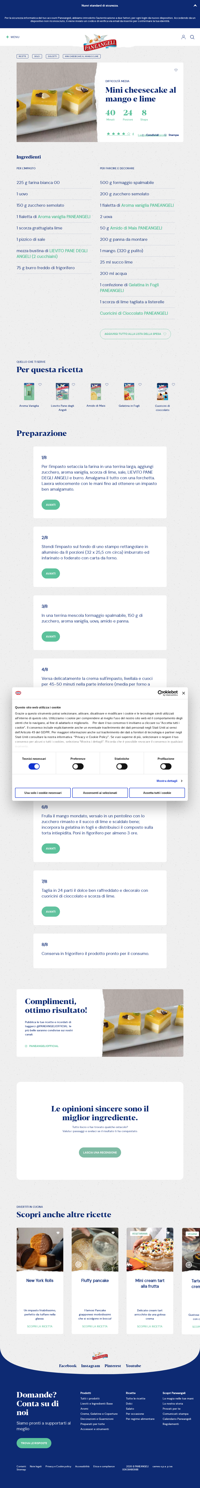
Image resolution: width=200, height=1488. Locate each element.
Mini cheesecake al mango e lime (81, 56)
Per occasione (135, 1414)
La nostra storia (173, 1403)
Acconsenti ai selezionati (100, 792)
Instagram (90, 1366)
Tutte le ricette (135, 1398)
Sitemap (21, 1469)
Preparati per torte (92, 1424)
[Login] (183, 37)
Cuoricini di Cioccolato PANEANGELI (134, 313)
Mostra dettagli (167, 780)
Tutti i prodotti (90, 1398)
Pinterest (113, 1366)
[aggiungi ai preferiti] (176, 70)
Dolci (37, 56)
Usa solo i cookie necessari (43, 792)
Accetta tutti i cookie (157, 792)
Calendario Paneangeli (177, 1419)
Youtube (133, 1366)
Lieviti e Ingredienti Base (96, 1403)
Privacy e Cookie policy (58, 1466)
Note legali (36, 1466)
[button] (176, 70)
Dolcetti (52, 56)
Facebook (68, 1366)
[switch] (78, 766)
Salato (130, 1408)
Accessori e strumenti (94, 1429)
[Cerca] (192, 37)
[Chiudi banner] (183, 693)
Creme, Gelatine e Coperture (99, 1414)
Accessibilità (82, 1466)
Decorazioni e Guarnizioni (96, 1419)
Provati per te (171, 1408)
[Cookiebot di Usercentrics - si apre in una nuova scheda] (161, 693)
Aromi (84, 1408)
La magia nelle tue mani (178, 1398)
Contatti (21, 1466)
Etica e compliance (104, 1466)
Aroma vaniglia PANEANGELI (64, 216)
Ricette (22, 56)
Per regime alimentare (140, 1419)
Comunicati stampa (175, 1414)
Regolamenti (171, 1424)
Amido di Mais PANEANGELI (136, 228)
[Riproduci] (78, 1261)
